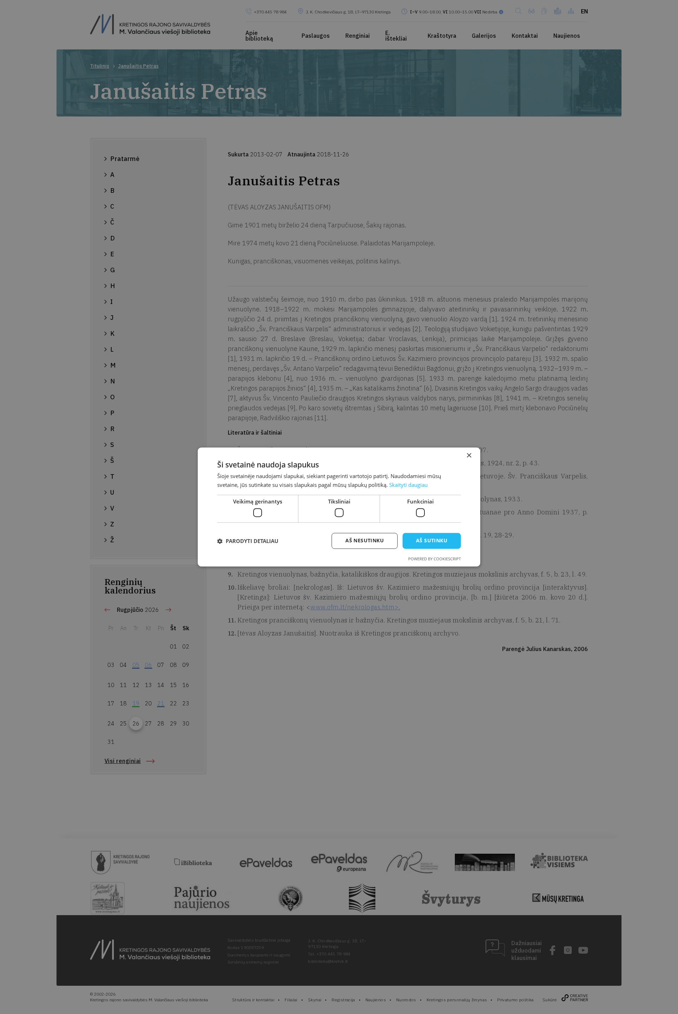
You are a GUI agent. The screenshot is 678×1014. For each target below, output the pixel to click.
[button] (247, 541)
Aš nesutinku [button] (364, 540)
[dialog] (339, 507)
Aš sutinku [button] (431, 540)
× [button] (468, 455)
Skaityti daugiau (408, 485)
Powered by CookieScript (434, 559)
